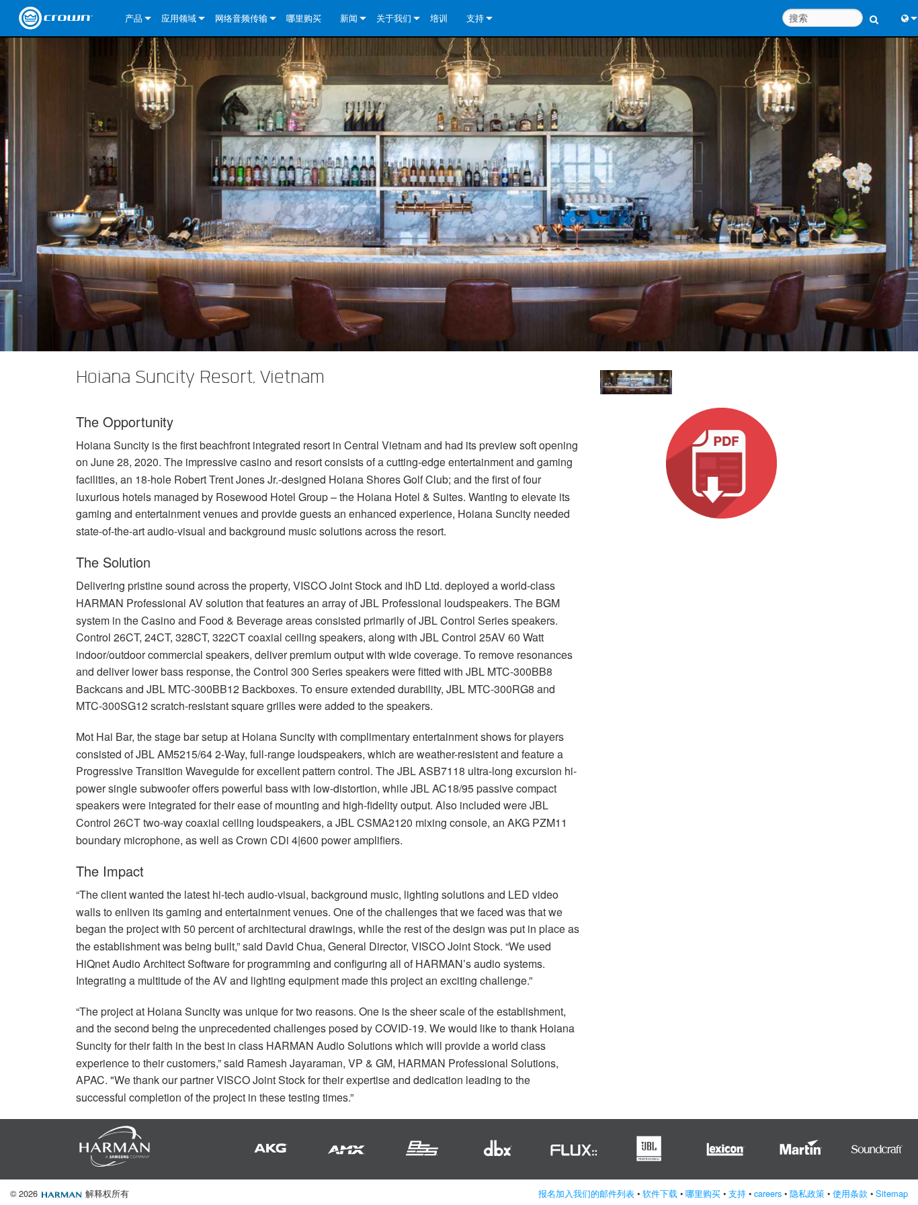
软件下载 (659, 1193)
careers (768, 1193)
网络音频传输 (241, 17)
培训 (439, 17)
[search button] (874, 11)
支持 (475, 17)
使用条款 (850, 1193)
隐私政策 (807, 1193)
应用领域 (178, 17)
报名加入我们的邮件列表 (586, 1193)
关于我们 (393, 17)
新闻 (349, 17)
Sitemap (892, 1193)
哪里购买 (303, 17)
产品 (133, 17)
